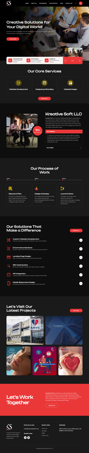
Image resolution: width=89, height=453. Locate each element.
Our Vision (50, 147)
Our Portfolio (53, 3)
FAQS (61, 3)
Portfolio (44, 430)
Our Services (43, 3)
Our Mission (51, 131)
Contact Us (69, 3)
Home (27, 3)
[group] (18, 85)
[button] (81, 3)
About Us (34, 3)
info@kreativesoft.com (31, 428)
